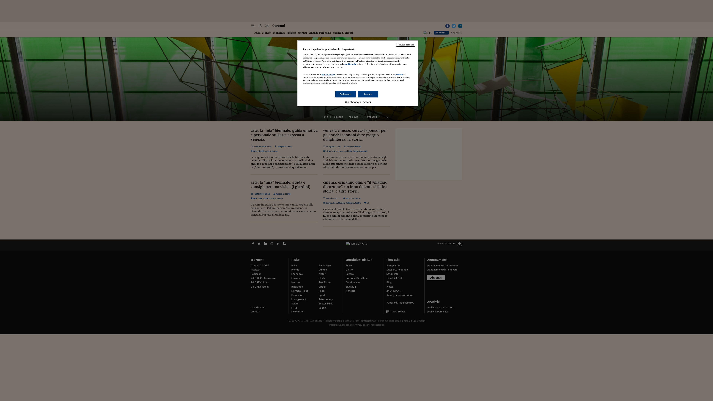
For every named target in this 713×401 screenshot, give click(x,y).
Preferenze (345, 94)
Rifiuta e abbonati (406, 45)
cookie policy (350, 64)
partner (399, 75)
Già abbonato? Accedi (358, 101)
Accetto (368, 94)
